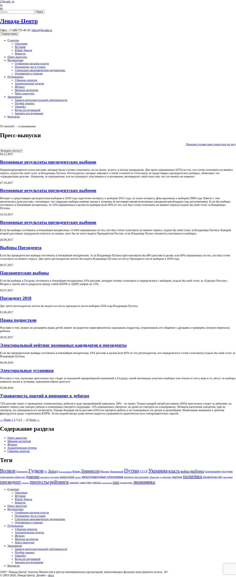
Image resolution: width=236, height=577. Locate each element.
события (96, 482)
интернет (45, 477)
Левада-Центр (19, 21)
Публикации (15, 76)
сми (88, 482)
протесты (39, 482)
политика (192, 476)
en (1, 8)
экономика (144, 482)
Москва (104, 471)
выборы (197, 471)
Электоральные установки (27, 370)
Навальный (116, 471)
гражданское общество (12, 477)
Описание (21, 43)
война (185, 471)
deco (51, 575)
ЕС (45, 471)
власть (174, 471)
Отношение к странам (29, 73)
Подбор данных (25, 103)
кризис (78, 477)
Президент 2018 (15, 298)
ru (1, 4)
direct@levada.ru (42, 30)
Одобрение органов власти (32, 63)
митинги (129, 477)
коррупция (67, 477)
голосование (213, 471)
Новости (20, 53)
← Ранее (5, 419)
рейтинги (59, 482)
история (55, 477)
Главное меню (9, 33)
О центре (13, 40)
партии (177, 477)
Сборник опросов (26, 80)
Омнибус (20, 106)
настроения (141, 476)
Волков (7, 471)
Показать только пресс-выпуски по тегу (211, 144)
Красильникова (65, 472)
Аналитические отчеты (29, 83)
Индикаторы (15, 60)
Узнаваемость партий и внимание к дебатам (44, 395)
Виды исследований (27, 110)
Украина (158, 471)
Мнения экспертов (26, 90)
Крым (76, 471)
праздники (228, 477)
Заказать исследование (29, 113)
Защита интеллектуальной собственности (41, 100)
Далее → (34, 419)
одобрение (165, 477)
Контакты (13, 116)
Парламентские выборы (24, 272)
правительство (212, 477)
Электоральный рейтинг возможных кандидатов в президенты (63, 345)
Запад (53, 471)
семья (82, 482)
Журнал (20, 86)
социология (107, 483)
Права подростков (18, 320)
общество (154, 477)
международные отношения (102, 477)
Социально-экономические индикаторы (40, 70)
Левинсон (90, 470)
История (20, 47)
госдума (226, 471)
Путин (131, 471)
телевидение (126, 482)
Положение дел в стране (30, 66)
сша (116, 482)
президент (10, 482)
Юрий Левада (23, 50)
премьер (25, 483)
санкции (74, 482)
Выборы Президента (20, 247)
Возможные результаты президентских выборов (48, 162)
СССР (144, 471)
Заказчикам (14, 96)
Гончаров (22, 471)
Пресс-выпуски (17, 56)
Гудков (35, 471)
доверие (33, 476)
